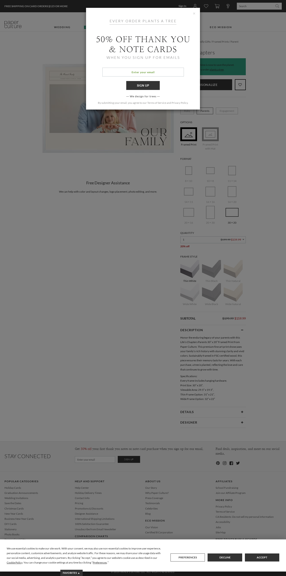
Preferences (188, 557)
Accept (262, 557)
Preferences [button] (100, 562)
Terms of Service (156, 102)
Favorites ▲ (71, 572)
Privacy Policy (180, 102)
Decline (225, 557)
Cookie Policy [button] (14, 562)
